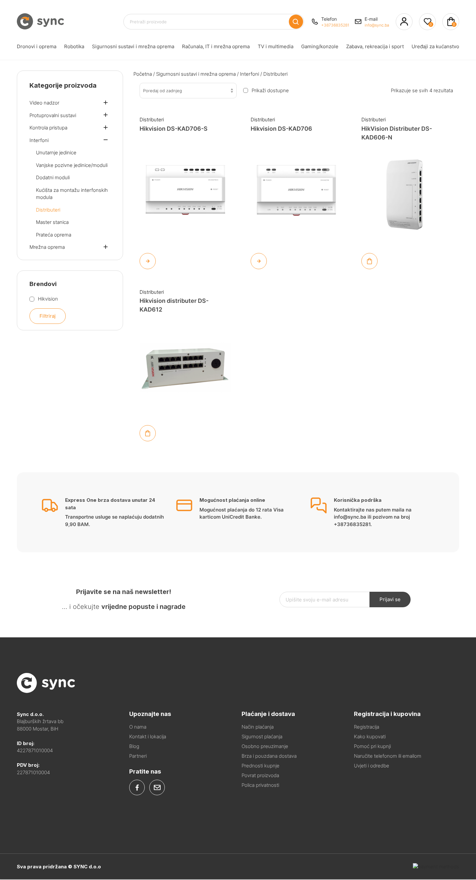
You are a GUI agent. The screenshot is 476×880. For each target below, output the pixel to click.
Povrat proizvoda (260, 775)
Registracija (366, 727)
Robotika (74, 46)
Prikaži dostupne (270, 91)
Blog (134, 746)
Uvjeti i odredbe (371, 766)
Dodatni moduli (53, 177)
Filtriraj (48, 316)
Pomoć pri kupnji (372, 746)
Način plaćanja (258, 727)
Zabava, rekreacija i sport (375, 46)
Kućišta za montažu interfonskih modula (72, 194)
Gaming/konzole (319, 46)
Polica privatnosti (260, 785)
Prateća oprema (53, 235)
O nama (137, 727)
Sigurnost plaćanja (262, 736)
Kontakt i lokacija (147, 736)
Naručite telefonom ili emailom (387, 756)
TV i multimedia (275, 46)
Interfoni (249, 74)
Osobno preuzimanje (265, 746)
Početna (142, 74)
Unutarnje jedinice (56, 152)
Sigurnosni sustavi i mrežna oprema (133, 46)
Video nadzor (44, 103)
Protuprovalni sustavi (52, 115)
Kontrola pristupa (48, 128)
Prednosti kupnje (260, 766)
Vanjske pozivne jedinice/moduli (72, 165)
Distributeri (152, 119)
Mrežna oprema (47, 247)
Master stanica (52, 222)
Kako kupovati (370, 736)
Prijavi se (390, 599)
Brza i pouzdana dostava (269, 756)
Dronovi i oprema (36, 46)
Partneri (138, 756)
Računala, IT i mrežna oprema (216, 46)
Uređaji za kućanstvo (435, 46)
